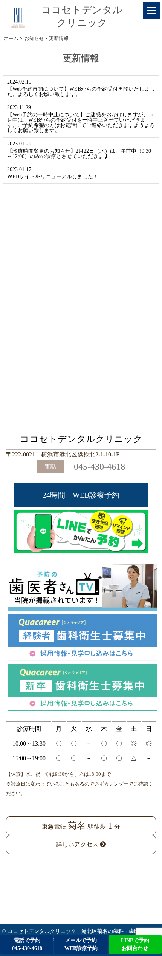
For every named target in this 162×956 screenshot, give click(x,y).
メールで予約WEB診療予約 (81, 944)
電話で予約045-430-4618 (27, 944)
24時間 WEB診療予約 (81, 495)
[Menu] (151, 10)
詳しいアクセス (78, 844)
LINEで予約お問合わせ (135, 944)
